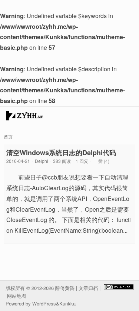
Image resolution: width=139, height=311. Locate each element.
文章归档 (88, 287)
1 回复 (82, 161)
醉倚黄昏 (65, 287)
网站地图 (16, 295)
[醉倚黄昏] (24, 117)
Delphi (41, 161)
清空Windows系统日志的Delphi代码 (61, 152)
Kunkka (67, 303)
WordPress (44, 303)
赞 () (103, 161)
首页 (8, 136)
